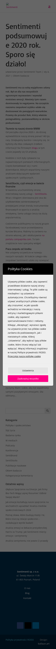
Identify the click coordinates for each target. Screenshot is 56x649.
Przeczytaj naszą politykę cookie (24, 356)
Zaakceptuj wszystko (28, 378)
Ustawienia (28, 370)
